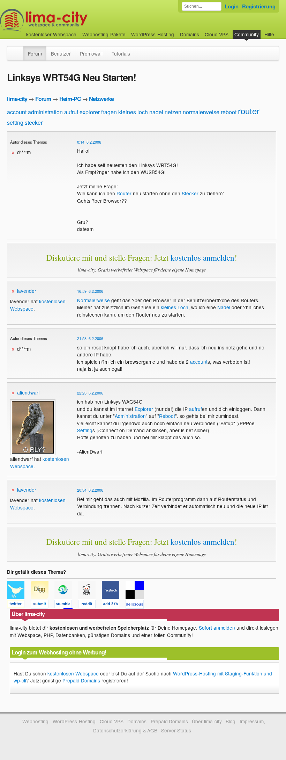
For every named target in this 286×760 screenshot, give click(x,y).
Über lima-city (206, 721)
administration (45, 112)
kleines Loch (174, 307)
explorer (90, 112)
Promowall (91, 53)
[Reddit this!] (90, 605)
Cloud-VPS (216, 34)
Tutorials (121, 53)
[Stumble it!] (66, 605)
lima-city (17, 99)
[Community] (18, 49)
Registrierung (259, 6)
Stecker (190, 193)
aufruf (71, 112)
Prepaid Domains (81, 680)
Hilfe (269, 34)
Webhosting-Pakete (104, 34)
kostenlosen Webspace (73, 673)
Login (232, 6)
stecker (34, 122)
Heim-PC (70, 99)
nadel (156, 112)
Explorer (144, 408)
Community (246, 34)
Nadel (223, 307)
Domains (189, 34)
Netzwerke (101, 99)
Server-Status (176, 730)
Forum (35, 53)
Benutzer (61, 53)
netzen (173, 112)
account (17, 112)
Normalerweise (93, 300)
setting (15, 122)
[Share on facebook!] (114, 605)
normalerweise (201, 112)
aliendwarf (28, 392)
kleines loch (133, 112)
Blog (230, 721)
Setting (84, 430)
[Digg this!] (42, 605)
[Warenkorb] (279, 31)
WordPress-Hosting (152, 34)
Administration (130, 415)
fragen (109, 112)
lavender (26, 290)
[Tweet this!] (19, 605)
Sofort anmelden (217, 627)
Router (123, 193)
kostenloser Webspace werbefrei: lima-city (70, 20)
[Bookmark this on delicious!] (137, 605)
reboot (228, 112)
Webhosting (35, 721)
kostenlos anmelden (202, 257)
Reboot (167, 415)
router (248, 110)
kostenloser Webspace (51, 34)
